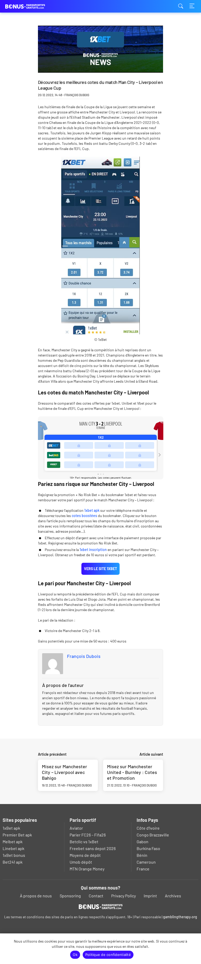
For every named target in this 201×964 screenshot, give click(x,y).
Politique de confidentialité (108, 954)
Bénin (142, 855)
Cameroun (146, 861)
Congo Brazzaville (153, 834)
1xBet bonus (14, 855)
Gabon (142, 841)
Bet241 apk (13, 861)
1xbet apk (91, 510)
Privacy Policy (123, 895)
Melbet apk (13, 841)
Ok (75, 954)
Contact (96, 895)
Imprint (150, 895)
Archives (173, 895)
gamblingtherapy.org (180, 917)
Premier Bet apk (17, 834)
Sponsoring (70, 895)
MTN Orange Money (87, 868)
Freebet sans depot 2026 (93, 848)
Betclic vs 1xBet (84, 841)
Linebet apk (13, 848)
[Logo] (100, 906)
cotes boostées (84, 515)
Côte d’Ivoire (148, 827)
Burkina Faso (148, 848)
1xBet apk (11, 827)
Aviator (76, 827)
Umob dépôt (81, 861)
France (143, 868)
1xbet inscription (93, 549)
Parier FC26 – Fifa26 (88, 834)
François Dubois (83, 656)
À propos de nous (36, 895)
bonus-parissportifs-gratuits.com (31, 6)
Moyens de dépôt (85, 855)
